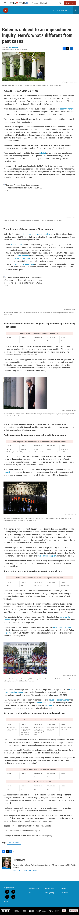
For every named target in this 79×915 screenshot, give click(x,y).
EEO (30, 893)
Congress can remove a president (36, 234)
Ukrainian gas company (46, 556)
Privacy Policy (49, 893)
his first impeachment (22, 258)
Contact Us (64, 893)
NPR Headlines (14, 843)
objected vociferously (62, 627)
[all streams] (76, 10)
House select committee (59, 700)
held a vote (7, 633)
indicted (42, 153)
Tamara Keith (13, 47)
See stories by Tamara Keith (25, 870)
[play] (5, 10)
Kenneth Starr (9, 472)
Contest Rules (49, 888)
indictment (48, 705)
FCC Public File (34, 888)
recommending (42, 703)
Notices (63, 888)
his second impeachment (23, 264)
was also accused (21, 256)
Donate (70, 3)
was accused (16, 244)
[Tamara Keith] (6, 863)
